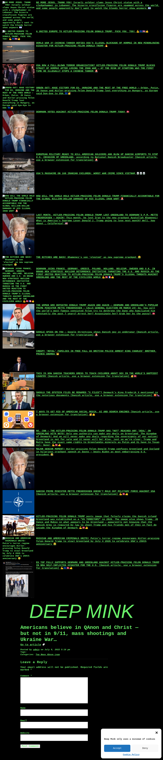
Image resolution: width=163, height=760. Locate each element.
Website (24, 733)
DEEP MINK (81, 611)
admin (36, 649)
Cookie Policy (131, 754)
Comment (26, 676)
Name (22, 708)
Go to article (30, 644)
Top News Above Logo (48, 654)
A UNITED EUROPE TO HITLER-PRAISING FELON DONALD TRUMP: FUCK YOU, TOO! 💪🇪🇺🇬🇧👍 (92, 31)
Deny (145, 748)
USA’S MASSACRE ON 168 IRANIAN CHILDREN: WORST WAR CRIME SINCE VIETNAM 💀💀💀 (90, 173)
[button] (156, 732)
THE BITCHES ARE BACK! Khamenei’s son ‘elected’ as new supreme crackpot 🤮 (88, 257)
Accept (117, 748)
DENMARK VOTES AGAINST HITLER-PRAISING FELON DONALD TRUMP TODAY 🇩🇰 (82, 112)
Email (23, 720)
